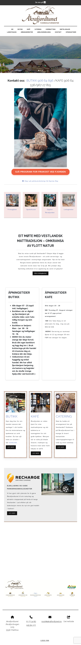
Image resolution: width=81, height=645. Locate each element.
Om (12, 29)
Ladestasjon (11, 32)
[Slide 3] (42, 70)
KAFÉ (35, 416)
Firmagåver (12, 209)
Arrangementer (27, 32)
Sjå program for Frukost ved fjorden (40, 172)
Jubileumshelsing (44, 32)
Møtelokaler (65, 29)
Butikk (20, 29)
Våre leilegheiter (40, 273)
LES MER (10, 447)
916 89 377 (31, 625)
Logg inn (44, 640)
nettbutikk (13, 442)
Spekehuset (31, 209)
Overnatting (50, 29)
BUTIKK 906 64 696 (39, 80)
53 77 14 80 (31, 621)
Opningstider (71, 32)
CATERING (64, 416)
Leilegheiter (69, 209)
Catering (37, 29)
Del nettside (68, 621)
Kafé (28, 29)
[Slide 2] (40, 70)
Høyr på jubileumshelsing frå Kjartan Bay (41, 181)
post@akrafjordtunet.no (52, 621)
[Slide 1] (38, 70)
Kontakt (58, 32)
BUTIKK (11, 416)
